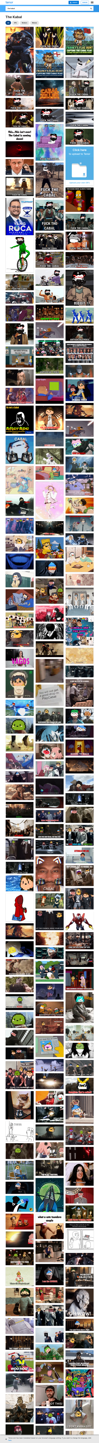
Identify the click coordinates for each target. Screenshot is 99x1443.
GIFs (15, 23)
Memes (34, 23)
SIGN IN (84, 2)
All (8, 23)
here (9, 1440)
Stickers (24, 23)
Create (74, 2)
